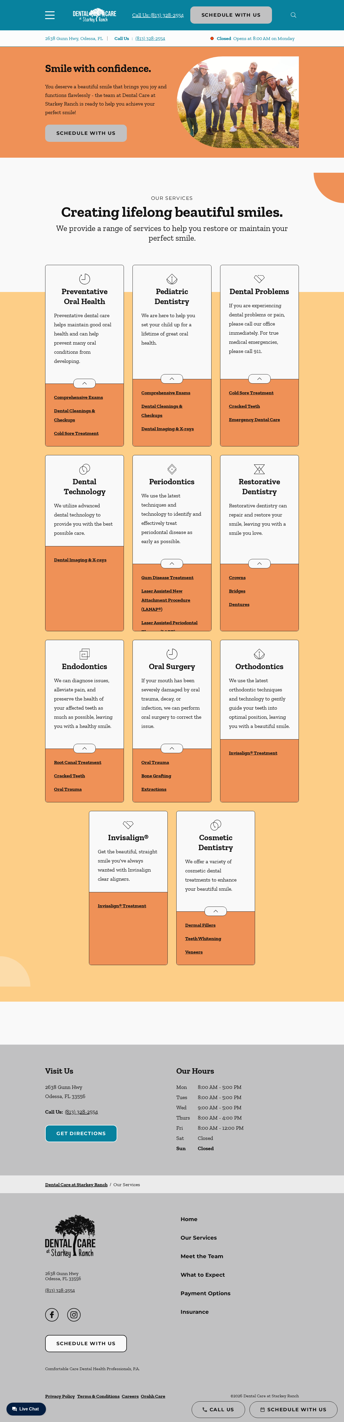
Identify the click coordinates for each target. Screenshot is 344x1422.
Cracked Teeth (244, 406)
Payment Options (206, 1293)
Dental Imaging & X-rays (167, 429)
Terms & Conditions (98, 1396)
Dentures (239, 604)
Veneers (194, 952)
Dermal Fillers (200, 925)
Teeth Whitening (203, 938)
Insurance (195, 1312)
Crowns (237, 577)
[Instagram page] (74, 1315)
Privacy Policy (60, 1396)
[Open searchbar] (293, 15)
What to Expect (203, 1275)
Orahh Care (153, 1396)
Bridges (237, 591)
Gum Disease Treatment (167, 577)
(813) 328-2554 (150, 38)
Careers (130, 1396)
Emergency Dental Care (254, 420)
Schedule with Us (231, 15)
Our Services (199, 1238)
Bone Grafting (156, 776)
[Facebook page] (52, 1315)
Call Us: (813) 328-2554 (158, 15)
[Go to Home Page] (94, 15)
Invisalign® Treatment (253, 753)
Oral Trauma (68, 789)
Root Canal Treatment (77, 762)
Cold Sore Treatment (76, 433)
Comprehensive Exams (78, 397)
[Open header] (51, 15)
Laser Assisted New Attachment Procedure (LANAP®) (165, 600)
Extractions (153, 789)
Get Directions (81, 1133)
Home (189, 1219)
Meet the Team (202, 1256)
